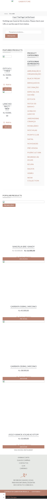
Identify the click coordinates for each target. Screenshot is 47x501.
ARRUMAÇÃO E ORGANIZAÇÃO (34, 72)
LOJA (23, 466)
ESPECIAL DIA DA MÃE (33, 93)
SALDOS (30, 169)
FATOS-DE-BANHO (32, 105)
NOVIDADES (32, 143)
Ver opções (23, 259)
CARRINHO (23, 468)
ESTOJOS (31, 99)
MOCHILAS (32, 130)
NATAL (30, 139)
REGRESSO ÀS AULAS (33, 158)
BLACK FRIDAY (33, 78)
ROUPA (30, 164)
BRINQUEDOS (33, 83)
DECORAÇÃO (33, 87)
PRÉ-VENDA (8, 89)
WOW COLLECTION (33, 179)
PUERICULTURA (34, 152)
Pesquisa (11, 36)
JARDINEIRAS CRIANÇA (33, 119)
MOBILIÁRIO (32, 126)
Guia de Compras (23, 460)
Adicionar (23, 378)
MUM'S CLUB (33, 135)
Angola (11, 494)
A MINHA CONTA (23, 457)
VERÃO (30, 173)
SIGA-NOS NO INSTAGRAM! (23, 450)
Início (6, 13)
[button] (7, 86)
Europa (10, 497)
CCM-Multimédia (37, 491)
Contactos (23, 463)
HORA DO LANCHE (31, 112)
